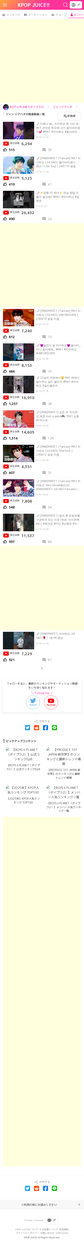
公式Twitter (62, 1233)
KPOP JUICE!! (34, 4)
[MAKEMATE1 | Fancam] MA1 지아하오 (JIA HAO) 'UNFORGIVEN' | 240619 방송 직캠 (58, 315)
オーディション (37, 15)
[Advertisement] (42, 61)
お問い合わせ (47, 1233)
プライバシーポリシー (27, 1233)
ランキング (13, 15)
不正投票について (48, 1229)
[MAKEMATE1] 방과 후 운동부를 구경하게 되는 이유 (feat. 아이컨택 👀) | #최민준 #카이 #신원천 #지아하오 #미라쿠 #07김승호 (58, 519)
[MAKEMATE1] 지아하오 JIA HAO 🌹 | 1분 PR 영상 (55, 636)
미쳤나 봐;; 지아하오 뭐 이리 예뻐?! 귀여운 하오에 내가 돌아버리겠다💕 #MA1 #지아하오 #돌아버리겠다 (58, 127)
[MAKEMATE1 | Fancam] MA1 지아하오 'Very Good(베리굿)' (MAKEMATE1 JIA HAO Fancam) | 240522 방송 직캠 (58, 485)
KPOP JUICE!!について (26, 1229)
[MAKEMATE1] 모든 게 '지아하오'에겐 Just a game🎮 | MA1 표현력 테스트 (57, 416)
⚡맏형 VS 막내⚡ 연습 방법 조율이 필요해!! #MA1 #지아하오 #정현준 (57, 196)
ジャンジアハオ (62, 107)
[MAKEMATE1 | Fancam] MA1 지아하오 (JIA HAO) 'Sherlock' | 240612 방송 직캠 (58, 450)
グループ (61, 15)
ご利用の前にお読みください (39, 1205)
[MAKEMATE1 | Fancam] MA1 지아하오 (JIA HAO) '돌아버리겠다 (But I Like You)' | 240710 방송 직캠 (58, 162)
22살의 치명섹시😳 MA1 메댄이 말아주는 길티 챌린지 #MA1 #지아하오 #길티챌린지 (58, 381)
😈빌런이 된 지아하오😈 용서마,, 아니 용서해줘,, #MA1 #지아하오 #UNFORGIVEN (58, 349)
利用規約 (64, 1229)
